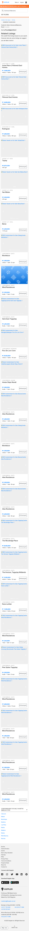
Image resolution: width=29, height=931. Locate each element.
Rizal (13, 20)
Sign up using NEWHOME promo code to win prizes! (13, 6)
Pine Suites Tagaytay (9, 667)
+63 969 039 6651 (5, 909)
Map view (4, 928)
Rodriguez (6, 129)
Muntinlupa (4, 819)
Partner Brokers (5, 848)
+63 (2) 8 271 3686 (19, 907)
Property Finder (5, 863)
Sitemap (3, 854)
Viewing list (23, 71)
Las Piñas (3, 824)
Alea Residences (8, 414)
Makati (3, 816)
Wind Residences (8, 287)
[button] (3, 53)
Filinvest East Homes (10, 97)
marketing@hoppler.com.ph (8, 901)
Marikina (3, 822)
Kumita (3, 846)
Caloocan (3, 813)
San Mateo (6, 192)
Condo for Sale (5, 20)
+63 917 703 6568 (5, 907)
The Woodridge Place (10, 541)
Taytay (4, 161)
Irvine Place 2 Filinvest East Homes (12, 66)
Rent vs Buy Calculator (7, 852)
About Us (3, 865)
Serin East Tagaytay (9, 319)
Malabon (3, 830)
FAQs (2, 856)
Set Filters (5, 14)
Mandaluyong (4, 835)
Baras (4, 224)
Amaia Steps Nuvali (9, 382)
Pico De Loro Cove (9, 351)
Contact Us (4, 867)
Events (3, 850)
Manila (3, 827)
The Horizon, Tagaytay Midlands (14, 572)
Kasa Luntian (7, 604)
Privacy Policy (4, 858)
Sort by (8, 30)
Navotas (3, 838)
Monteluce (6, 255)
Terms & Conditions (6, 860)
